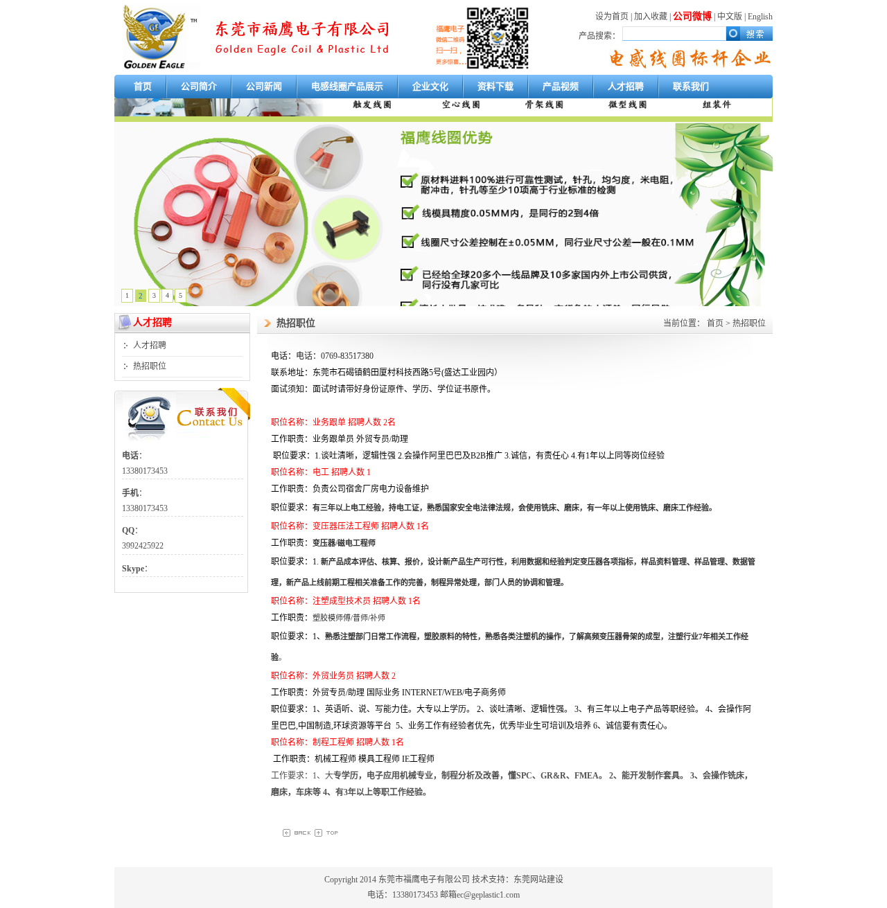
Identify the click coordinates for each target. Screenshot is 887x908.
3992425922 (144, 546)
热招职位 (149, 366)
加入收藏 (650, 16)
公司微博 (692, 16)
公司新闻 (264, 86)
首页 (143, 86)
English (760, 16)
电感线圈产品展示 (347, 86)
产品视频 (561, 86)
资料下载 (495, 86)
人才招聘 (626, 86)
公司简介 (199, 86)
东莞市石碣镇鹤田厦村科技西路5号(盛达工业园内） (407, 372)
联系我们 (691, 86)
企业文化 (430, 86)
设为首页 (612, 16)
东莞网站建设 (538, 879)
